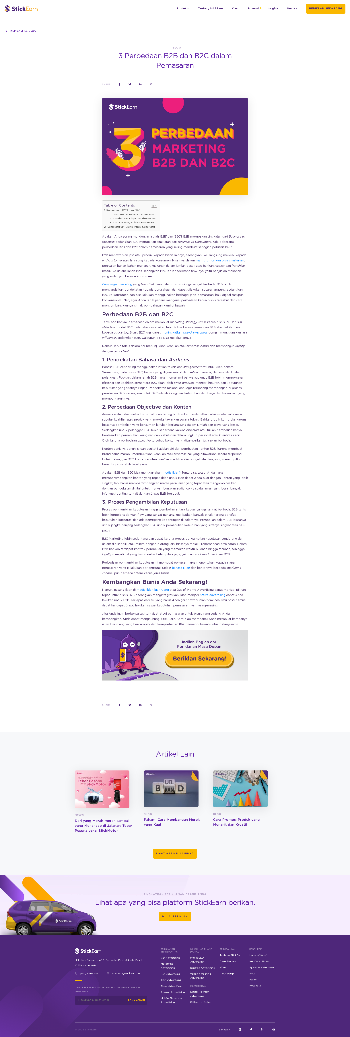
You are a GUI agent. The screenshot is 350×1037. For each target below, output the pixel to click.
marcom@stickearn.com (127, 973)
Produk (181, 8)
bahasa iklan (181, 567)
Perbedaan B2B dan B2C (123, 210)
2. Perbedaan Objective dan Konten (134, 218)
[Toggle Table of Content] (152, 205)
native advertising (212, 595)
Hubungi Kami (258, 955)
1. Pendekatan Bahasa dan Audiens (133, 214)
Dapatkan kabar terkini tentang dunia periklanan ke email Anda (107, 990)
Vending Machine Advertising (200, 976)
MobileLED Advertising (197, 960)
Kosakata (255, 986)
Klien (235, 8)
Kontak (292, 8)
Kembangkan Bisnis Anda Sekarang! (131, 226)
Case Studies (228, 961)
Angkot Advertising (173, 992)
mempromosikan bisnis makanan (220, 260)
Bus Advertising (170, 974)
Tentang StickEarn (210, 8)
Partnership (227, 973)
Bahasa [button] (223, 1030)
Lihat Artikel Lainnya (175, 853)
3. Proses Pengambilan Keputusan (133, 222)
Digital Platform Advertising (199, 994)
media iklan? (171, 472)
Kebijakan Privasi (259, 961)
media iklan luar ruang (153, 589)
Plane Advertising (171, 986)
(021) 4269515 (89, 973)
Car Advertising (170, 958)
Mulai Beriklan (175, 916)
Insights (273, 8)
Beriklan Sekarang (325, 8)
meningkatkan (185, 332)
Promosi (253, 8)
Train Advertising (171, 980)
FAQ (252, 973)
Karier (253, 979)
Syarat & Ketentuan (261, 967)
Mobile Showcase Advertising (171, 1000)
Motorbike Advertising (168, 966)
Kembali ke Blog (22, 31)
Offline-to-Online (200, 1002)
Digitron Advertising (202, 968)
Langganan (136, 1000)
